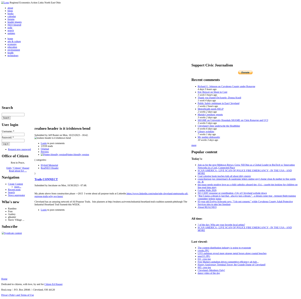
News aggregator (16, 195)
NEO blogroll (14, 24)
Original (45, 149)
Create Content (15, 184)
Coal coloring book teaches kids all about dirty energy (224, 176)
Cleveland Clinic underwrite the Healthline (219, 126)
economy (12, 44)
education (12, 47)
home (10, 38)
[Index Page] (5, 2)
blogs (10, 10)
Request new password (19, 149)
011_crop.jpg (204, 259)
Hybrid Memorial (49, 165)
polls (10, 27)
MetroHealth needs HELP (211, 109)
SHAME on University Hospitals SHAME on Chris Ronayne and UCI (233, 120)
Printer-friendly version (77, 154)
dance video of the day (209, 273)
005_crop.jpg (204, 267)
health (10, 52)
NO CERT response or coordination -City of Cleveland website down (232, 193)
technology (13, 55)
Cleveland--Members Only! (211, 270)
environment (14, 50)
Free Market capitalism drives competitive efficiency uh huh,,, (228, 261)
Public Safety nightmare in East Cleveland (218, 103)
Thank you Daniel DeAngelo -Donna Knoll (219, 97)
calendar (12, 16)
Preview (45, 151)
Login (44, 143)
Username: (8, 131)
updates (11, 33)
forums (11, 19)
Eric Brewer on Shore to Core (212, 92)
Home (4, 279)
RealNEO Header (49, 168)
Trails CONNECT (46, 179)
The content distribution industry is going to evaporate (224, 247)
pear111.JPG (204, 256)
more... (17, 186)
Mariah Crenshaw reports (210, 114)
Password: (8, 137)
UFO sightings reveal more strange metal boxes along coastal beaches (232, 253)
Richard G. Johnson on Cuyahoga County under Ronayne (226, 86)
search (11, 30)
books (10, 13)
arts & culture (14, 41)
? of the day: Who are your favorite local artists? (221, 224)
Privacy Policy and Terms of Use (17, 295)
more (193, 145)
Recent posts (14, 189)
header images (15, 22)
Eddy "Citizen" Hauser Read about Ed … (17, 169)
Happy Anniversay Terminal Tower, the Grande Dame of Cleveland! (232, 264)
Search (11, 192)
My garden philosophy (209, 137)
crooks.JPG (203, 250)
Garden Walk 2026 (207, 190)
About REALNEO (207, 207)
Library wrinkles (206, 131)
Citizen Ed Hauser (53, 284)
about (10, 8)
